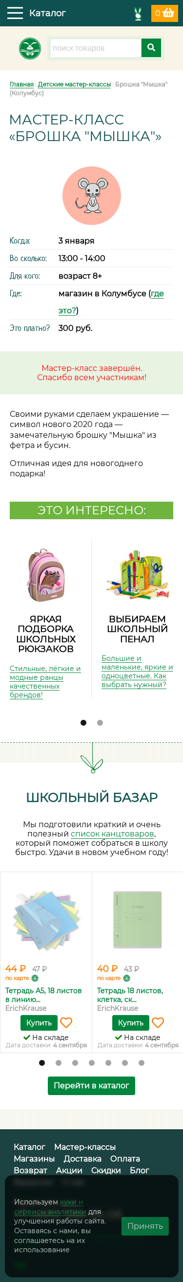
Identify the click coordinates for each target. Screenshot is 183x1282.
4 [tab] (91, 1063)
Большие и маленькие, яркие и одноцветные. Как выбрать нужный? (137, 671)
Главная (22, 84)
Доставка (83, 1158)
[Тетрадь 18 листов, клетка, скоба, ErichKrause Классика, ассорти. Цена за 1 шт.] (138, 919)
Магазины (34, 1158)
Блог (139, 1170)
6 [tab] (125, 1063)
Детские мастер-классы (74, 84)
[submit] (151, 48)
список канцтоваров (112, 833)
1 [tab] (83, 723)
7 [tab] (141, 1063)
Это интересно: (92, 510)
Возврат (30, 1170)
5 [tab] (108, 1063)
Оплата (125, 1158)
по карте (17, 978)
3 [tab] (75, 1063)
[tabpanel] (46, 619)
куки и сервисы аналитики (50, 1207)
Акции (69, 1170)
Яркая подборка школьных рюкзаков (46, 634)
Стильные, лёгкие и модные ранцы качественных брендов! (45, 681)
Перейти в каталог (91, 1085)
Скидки (106, 1170)
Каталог (29, 1147)
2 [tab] (100, 723)
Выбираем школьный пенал (137, 629)
